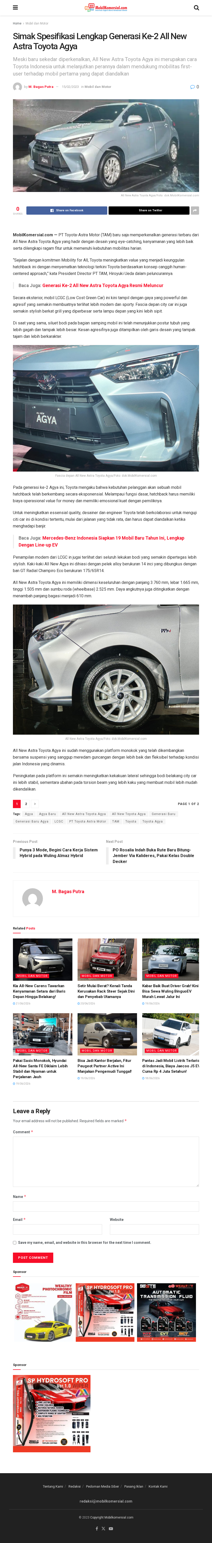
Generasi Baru (164, 814)
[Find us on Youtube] (111, 1529)
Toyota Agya (152, 821)
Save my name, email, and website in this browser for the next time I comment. (84, 1242)
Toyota (131, 821)
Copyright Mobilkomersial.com (111, 1517)
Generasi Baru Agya (32, 821)
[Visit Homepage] (106, 8)
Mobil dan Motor (37, 23)
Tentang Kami (53, 1486)
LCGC (59, 821)
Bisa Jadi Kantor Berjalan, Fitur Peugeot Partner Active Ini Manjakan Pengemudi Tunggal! (105, 1066)
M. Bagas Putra (41, 87)
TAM (115, 821)
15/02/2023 (70, 87)
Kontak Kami (158, 1486)
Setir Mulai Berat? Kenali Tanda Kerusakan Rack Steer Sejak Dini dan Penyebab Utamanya (106, 991)
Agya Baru (47, 814)
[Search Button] (196, 7)
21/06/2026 (22, 1003)
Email (19, 1219)
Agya (29, 814)
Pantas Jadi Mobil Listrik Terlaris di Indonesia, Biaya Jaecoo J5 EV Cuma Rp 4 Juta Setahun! (171, 1066)
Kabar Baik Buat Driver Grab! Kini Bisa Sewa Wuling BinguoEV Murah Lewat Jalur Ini (170, 991)
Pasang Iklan (133, 1486)
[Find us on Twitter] (103, 1529)
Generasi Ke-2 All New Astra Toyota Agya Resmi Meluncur (102, 285)
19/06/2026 (152, 1003)
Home (17, 23)
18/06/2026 (152, 1078)
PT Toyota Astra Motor (87, 821)
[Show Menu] (15, 7)
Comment (23, 1131)
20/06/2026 (87, 1003)
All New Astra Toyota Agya (84, 814)
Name (19, 1196)
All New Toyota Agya (129, 814)
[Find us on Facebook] (97, 1529)
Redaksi (75, 1486)
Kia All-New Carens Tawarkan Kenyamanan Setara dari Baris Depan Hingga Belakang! (39, 991)
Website (117, 1220)
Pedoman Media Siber (102, 1486)
